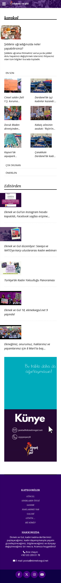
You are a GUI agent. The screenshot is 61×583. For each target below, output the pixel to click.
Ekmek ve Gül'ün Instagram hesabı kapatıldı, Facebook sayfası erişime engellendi (26, 216)
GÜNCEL (30, 496)
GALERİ (30, 513)
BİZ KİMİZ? (30, 522)
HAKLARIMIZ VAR (30, 509)
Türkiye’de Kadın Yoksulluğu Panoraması (29, 280)
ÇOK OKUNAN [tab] (13, 165)
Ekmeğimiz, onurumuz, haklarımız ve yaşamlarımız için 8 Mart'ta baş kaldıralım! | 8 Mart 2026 (27, 348)
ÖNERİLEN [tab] (11, 172)
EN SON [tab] (10, 73)
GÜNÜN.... (30, 518)
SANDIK (30, 505)
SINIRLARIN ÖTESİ (31, 500)
